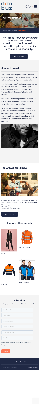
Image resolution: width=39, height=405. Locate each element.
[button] (35, 6)
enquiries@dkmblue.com (10, 208)
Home (4, 30)
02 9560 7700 (6, 206)
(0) (32, 6)
